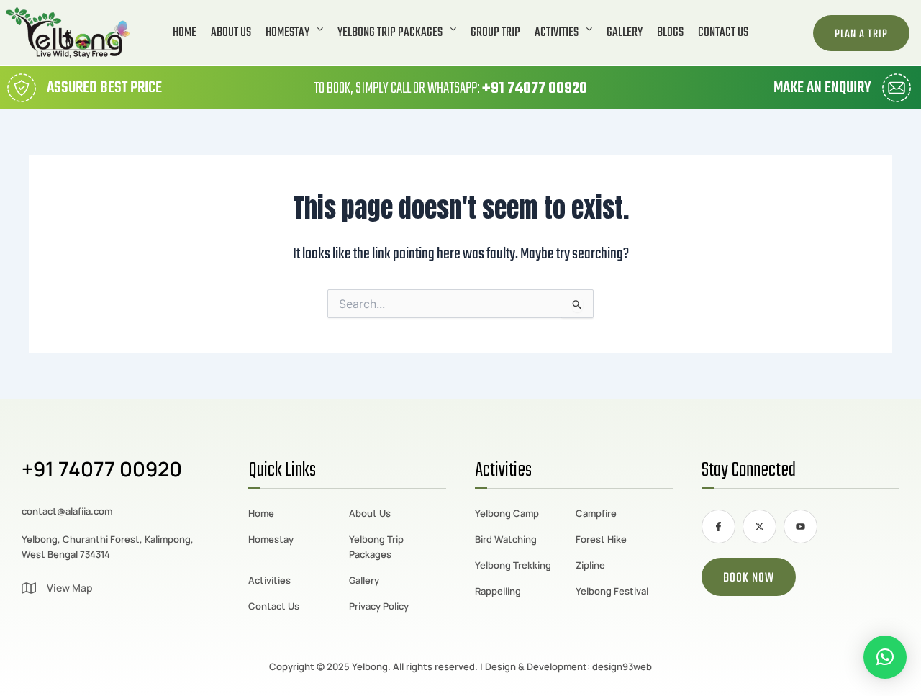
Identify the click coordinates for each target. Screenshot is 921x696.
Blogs (670, 33)
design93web (622, 666)
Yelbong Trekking (513, 565)
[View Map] (29, 588)
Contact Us (723, 33)
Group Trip (495, 33)
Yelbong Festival (612, 590)
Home (184, 33)
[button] (294, 33)
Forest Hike (601, 539)
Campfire (596, 513)
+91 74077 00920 (534, 88)
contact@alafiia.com (67, 511)
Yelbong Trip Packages (390, 33)
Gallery (625, 33)
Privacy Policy (379, 606)
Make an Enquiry (822, 88)
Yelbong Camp (507, 513)
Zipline (590, 565)
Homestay (287, 33)
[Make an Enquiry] (896, 87)
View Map (70, 588)
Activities (557, 33)
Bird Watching (506, 539)
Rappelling (498, 590)
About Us (231, 33)
